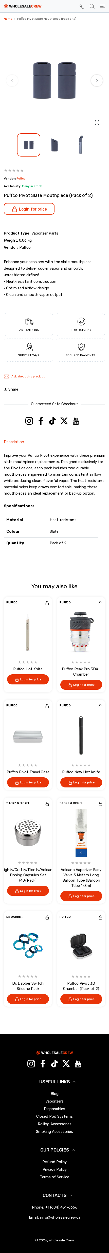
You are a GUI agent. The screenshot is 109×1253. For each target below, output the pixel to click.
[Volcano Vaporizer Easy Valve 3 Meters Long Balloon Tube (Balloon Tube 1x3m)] (81, 833)
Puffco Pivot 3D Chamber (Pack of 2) (81, 986)
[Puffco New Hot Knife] (81, 735)
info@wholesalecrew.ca (60, 1217)
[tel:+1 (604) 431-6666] (82, 6)
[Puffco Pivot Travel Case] (28, 735)
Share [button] (13, 389)
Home (8, 18)
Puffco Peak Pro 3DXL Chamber (81, 672)
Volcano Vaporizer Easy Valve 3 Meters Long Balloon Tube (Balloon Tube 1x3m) (81, 877)
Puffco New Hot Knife (81, 772)
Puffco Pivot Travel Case (28, 772)
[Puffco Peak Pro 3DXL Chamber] (81, 632)
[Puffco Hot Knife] (28, 632)
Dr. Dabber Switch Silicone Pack (28, 986)
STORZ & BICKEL (18, 803)
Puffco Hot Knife (28, 669)
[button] (97, 80)
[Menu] (102, 6)
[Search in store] (92, 6)
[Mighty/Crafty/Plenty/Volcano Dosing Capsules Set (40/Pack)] (28, 833)
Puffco (21, 178)
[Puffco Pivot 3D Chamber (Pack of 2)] (81, 946)
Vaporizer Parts (44, 233)
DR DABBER (14, 916)
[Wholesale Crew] (23, 6)
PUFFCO (11, 602)
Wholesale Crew (61, 1240)
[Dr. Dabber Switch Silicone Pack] (28, 946)
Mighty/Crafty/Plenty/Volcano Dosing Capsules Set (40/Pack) (28, 875)
